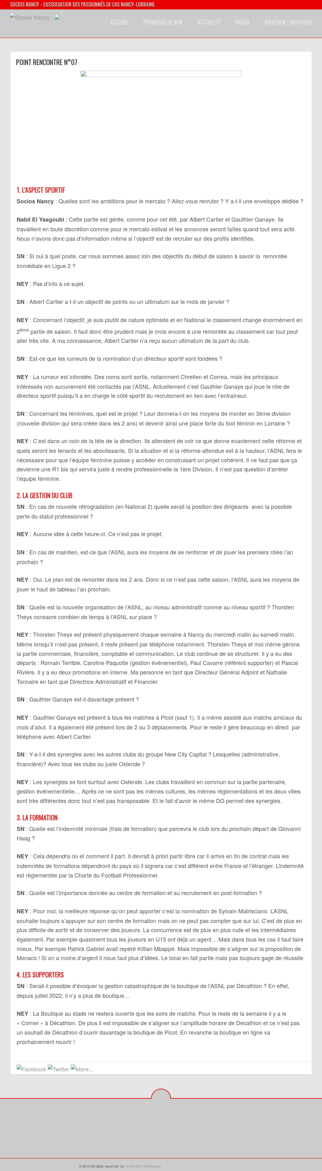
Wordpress (152, 1165)
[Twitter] (185, 1126)
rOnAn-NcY (134, 1165)
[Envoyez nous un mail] (100, 1069)
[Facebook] (175, 1126)
